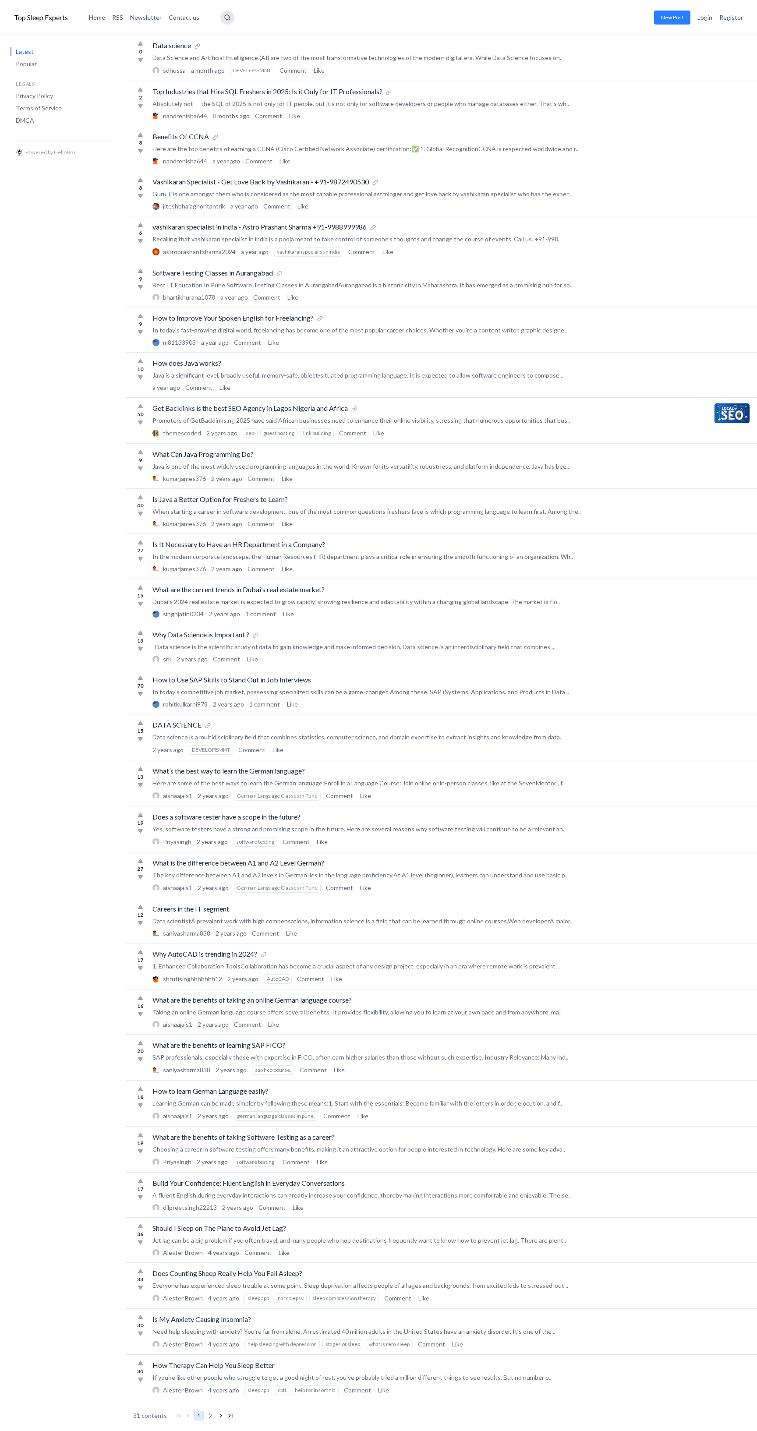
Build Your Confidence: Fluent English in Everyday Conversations (248, 1183)
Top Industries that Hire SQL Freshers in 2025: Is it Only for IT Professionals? (267, 91)
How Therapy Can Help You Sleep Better (213, 1365)
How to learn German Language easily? (210, 1091)
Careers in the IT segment (190, 909)
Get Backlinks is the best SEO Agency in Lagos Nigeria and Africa (250, 408)
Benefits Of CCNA (180, 136)
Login (704, 17)
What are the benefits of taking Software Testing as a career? (243, 1137)
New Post (672, 17)
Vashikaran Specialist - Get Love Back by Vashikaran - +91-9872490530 (260, 181)
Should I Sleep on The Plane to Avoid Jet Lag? (219, 1228)
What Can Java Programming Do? (203, 454)
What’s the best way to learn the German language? (228, 771)
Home (97, 17)
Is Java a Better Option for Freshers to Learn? (220, 499)
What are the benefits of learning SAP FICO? (219, 1045)
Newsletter (146, 17)
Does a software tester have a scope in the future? (226, 817)
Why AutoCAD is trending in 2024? (204, 954)
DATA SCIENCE (177, 725)
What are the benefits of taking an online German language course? (252, 1000)
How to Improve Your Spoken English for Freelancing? (233, 318)
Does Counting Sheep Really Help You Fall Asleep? (227, 1273)
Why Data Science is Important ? (200, 634)
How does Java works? (186, 363)
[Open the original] (197, 45)
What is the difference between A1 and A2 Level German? (238, 863)
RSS (117, 17)
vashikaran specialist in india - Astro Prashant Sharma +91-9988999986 (259, 227)
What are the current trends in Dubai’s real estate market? (238, 589)
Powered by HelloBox (50, 152)
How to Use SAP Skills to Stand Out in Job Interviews (231, 679)
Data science (171, 45)
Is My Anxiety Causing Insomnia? (201, 1319)
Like (319, 70)
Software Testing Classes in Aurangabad (212, 273)
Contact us (184, 17)
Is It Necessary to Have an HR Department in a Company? (238, 544)
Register (731, 17)
